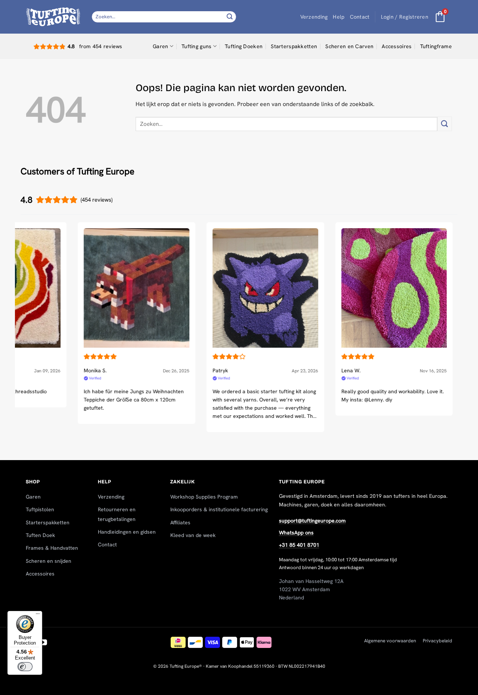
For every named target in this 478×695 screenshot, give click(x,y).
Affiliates (180, 522)
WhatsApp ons (296, 532)
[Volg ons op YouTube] (43, 643)
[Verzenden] (229, 16)
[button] (404, 17)
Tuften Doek (40, 535)
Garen (160, 46)
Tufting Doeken (244, 46)
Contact (360, 16)
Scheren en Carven (349, 46)
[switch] (25, 666)
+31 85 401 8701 (299, 545)
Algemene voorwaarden (390, 640)
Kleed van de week (192, 535)
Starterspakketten (294, 46)
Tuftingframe (436, 46)
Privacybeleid (437, 640)
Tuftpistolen (40, 509)
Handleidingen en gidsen (127, 531)
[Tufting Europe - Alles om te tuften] (53, 16)
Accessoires (397, 46)
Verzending (314, 16)
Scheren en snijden (48, 561)
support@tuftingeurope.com (312, 520)
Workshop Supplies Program (204, 496)
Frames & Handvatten (52, 547)
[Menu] (37, 615)
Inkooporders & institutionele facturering (219, 509)
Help (338, 16)
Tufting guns (196, 46)
